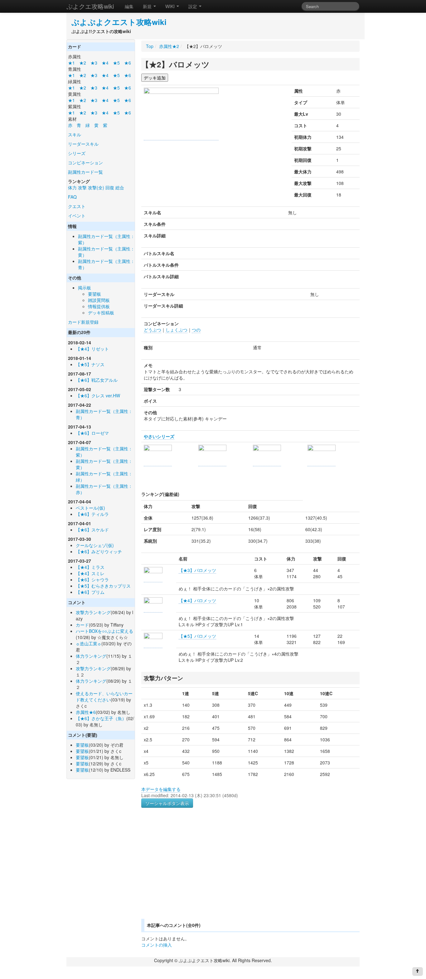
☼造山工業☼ (88, 643)
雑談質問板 (99, 300)
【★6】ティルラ (92, 514)
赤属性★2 (169, 46)
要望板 (94, 294)
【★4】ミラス (90, 567)
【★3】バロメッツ (197, 570)
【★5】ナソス (90, 364)
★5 (116, 63)
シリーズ (76, 153)
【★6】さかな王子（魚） (101, 718)
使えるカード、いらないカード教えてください (104, 696)
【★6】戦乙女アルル (97, 380)
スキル (74, 134)
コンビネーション (85, 162)
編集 (129, 6)
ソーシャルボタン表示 (167, 803)
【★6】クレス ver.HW (98, 395)
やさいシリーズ (159, 436)
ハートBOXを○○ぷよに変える (104, 631)
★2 (82, 63)
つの (196, 330)
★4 (105, 63)
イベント (76, 215)
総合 (119, 187)
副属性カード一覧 (85, 172)
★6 (127, 63)
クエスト (76, 206)
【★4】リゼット (92, 349)
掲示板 (84, 287)
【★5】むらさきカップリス (103, 586)
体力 (72, 187)
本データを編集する (161, 789)
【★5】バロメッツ (197, 636)
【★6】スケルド (92, 529)
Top (149, 46)
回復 (109, 187)
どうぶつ (152, 330)
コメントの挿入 (156, 945)
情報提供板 (99, 306)
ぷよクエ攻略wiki (90, 6)
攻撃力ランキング (93, 612)
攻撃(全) (96, 187)
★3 (93, 63)
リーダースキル (83, 144)
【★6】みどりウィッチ (99, 551)
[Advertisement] (193, 870)
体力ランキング (91, 656)
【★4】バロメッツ (197, 600)
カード (82, 625)
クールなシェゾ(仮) (95, 545)
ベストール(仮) (90, 508)
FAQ (72, 197)
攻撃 (82, 187)
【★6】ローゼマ (92, 433)
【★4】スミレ (90, 573)
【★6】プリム (90, 592)
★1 (71, 63)
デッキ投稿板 (101, 312)
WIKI (170, 6)
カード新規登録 (83, 322)
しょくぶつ (176, 330)
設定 (193, 6)
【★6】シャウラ (92, 579)
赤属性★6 (86, 712)
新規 (148, 6)
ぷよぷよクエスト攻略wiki (119, 21)
